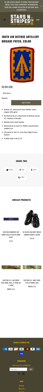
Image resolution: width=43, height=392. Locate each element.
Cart (38, 20)
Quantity (4, 98)
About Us (21, 388)
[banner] (22, 19)
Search (21, 385)
